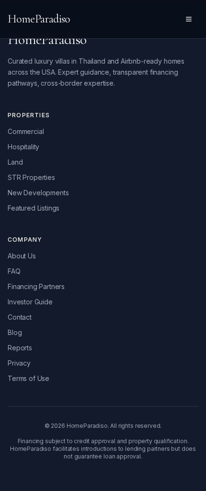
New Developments (38, 193)
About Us (22, 256)
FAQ (14, 271)
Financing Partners (36, 286)
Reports (20, 348)
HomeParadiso (39, 19)
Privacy (19, 363)
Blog (15, 332)
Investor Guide (30, 302)
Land (15, 162)
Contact (20, 317)
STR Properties (31, 177)
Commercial (26, 131)
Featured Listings (33, 208)
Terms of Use (28, 378)
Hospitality (23, 147)
